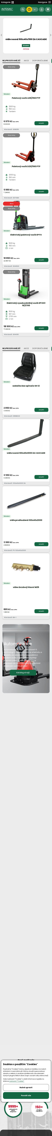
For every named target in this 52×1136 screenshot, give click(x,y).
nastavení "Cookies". (16, 1081)
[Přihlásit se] (41, 9)
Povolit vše (26, 1095)
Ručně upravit (26, 1087)
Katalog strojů (23, 672)
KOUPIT (41, 123)
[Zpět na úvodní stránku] (7, 9)
